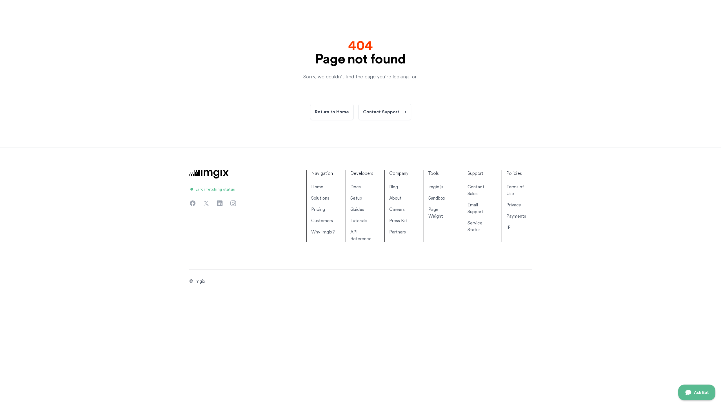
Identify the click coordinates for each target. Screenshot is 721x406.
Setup (356, 198)
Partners (397, 232)
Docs (355, 186)
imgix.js (435, 186)
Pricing (318, 209)
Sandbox (436, 198)
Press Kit (398, 220)
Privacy (513, 205)
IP (508, 227)
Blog (393, 186)
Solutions (320, 198)
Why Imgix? (323, 232)
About (395, 198)
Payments (516, 216)
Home (317, 186)
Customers (322, 220)
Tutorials (358, 220)
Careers (397, 209)
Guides (357, 209)
